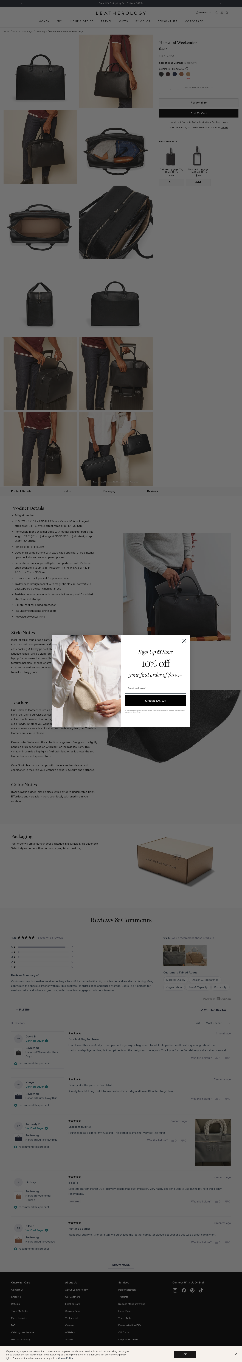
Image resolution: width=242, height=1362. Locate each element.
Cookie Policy (65, 1358)
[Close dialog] (184, 640)
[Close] (236, 1354)
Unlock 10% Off (155, 700)
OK (185, 1354)
